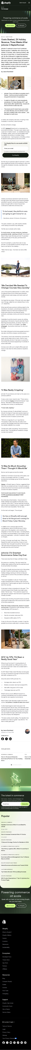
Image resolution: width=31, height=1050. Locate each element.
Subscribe (25, 804)
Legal (3, 1029)
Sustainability (6, 947)
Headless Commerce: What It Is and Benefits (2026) (13, 825)
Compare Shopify (7, 981)
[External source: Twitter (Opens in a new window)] (6, 738)
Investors (5, 941)
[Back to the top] (4, 922)
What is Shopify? (7, 932)
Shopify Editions (6, 935)
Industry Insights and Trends (9, 863)
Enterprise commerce (7, 754)
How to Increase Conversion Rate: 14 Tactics (13, 834)
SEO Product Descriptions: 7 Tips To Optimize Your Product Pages (15, 879)
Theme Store (6, 960)
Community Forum (7, 1006)
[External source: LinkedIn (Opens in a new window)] (10, 738)
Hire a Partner (6, 1009)
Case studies (9, 36)
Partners (4, 966)
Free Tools (5, 990)
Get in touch (22, 2)
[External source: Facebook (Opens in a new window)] (2, 738)
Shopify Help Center (7, 1003)
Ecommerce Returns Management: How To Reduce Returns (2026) (15, 858)
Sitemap (4, 1035)
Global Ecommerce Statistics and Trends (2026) (14, 865)
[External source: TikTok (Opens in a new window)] (18, 1042)
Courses (4, 987)
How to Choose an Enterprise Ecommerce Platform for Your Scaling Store (11, 758)
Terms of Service (7, 1026)
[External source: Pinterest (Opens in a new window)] (25, 1042)
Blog (3, 978)
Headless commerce (6, 822)
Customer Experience (7, 869)
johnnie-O (8, 128)
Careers (4, 938)
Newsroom (5, 944)
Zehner (3, 484)
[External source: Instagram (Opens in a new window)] (14, 1042)
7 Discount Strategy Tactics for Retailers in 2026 (15, 842)
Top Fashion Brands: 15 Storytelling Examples (13, 871)
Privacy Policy (6, 1032)
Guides (4, 984)
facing (12, 401)
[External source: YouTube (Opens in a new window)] (11, 1042)
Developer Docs (6, 957)
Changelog (5, 993)
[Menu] (29, 2)
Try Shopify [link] (15, 155)
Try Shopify (21, 25)
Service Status (6, 1012)
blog (2, 36)
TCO (26, 754)
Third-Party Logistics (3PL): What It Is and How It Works (15, 849)
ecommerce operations (12, 494)
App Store (5, 963)
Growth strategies (6, 832)
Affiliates (4, 969)
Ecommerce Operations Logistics (10, 846)
